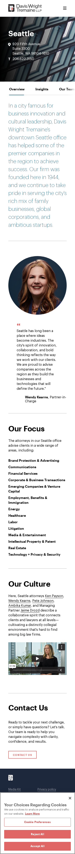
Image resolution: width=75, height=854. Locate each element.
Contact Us (22, 754)
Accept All (37, 846)
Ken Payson (54, 596)
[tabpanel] (37, 394)
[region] (37, 823)
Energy (14, 509)
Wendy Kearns (36, 397)
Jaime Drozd (30, 610)
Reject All (37, 834)
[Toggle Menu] (65, 8)
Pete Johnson (43, 601)
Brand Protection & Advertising (33, 460)
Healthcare (17, 515)
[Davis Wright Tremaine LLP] (25, 8)
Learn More (32, 813)
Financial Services (23, 473)
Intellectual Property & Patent (32, 541)
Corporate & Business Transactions (36, 480)
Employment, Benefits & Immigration (27, 500)
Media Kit (14, 789)
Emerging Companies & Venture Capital (34, 488)
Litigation (16, 528)
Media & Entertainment (27, 535)
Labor (13, 522)
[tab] (17, 89)
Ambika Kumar (19, 605)
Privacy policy (47, 789)
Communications (22, 467)
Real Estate (17, 548)
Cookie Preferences (37, 822)
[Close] (70, 798)
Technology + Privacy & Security (34, 554)
